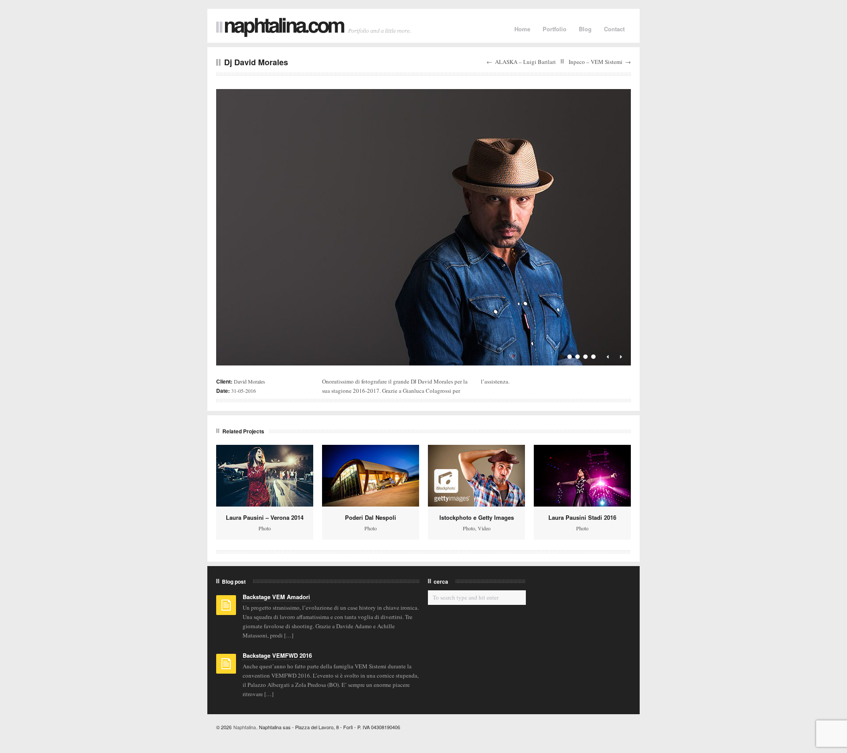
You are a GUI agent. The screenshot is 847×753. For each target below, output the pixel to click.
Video (484, 528)
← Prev (608, 357)
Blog (585, 29)
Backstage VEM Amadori (276, 597)
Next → (620, 357)
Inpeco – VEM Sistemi (595, 62)
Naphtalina (244, 727)
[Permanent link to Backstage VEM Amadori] (226, 608)
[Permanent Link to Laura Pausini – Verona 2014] (264, 476)
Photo (265, 528)
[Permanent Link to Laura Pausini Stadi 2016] (582, 476)
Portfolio (554, 29)
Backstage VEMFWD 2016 (277, 655)
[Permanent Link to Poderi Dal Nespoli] (370, 476)
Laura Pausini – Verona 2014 (265, 517)
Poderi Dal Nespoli (370, 517)
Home (522, 29)
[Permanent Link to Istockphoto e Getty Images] (476, 476)
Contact (614, 29)
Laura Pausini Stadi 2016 (582, 517)
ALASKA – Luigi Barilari (525, 62)
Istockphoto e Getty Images (476, 517)
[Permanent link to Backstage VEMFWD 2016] (226, 666)
